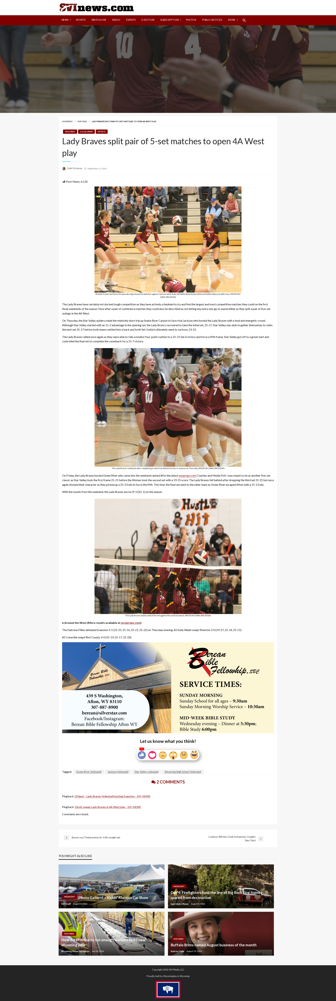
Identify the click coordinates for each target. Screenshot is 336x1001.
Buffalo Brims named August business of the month (214, 945)
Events (131, 19)
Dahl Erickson (75, 168)
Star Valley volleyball (146, 771)
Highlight (69, 896)
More (231, 19)
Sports (81, 19)
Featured (82, 121)
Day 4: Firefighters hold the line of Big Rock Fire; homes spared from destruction (216, 895)
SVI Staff (66, 903)
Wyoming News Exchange (75, 951)
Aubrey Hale (178, 951)
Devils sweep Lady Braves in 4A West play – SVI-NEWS (108, 807)
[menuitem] (66, 20)
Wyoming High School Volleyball (182, 771)
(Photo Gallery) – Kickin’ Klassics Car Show (113, 897)
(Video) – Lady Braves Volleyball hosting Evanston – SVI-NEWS (112, 796)
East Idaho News (180, 903)
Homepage (67, 121)
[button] (244, 20)
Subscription (169, 19)
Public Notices (212, 19)
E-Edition (148, 19)
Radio (116, 19)
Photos (191, 19)
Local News (86, 131)
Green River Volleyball (89, 771)
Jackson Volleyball (118, 771)
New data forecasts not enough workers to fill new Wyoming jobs (103, 942)
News (65, 19)
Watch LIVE (99, 19)
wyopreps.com (187, 475)
